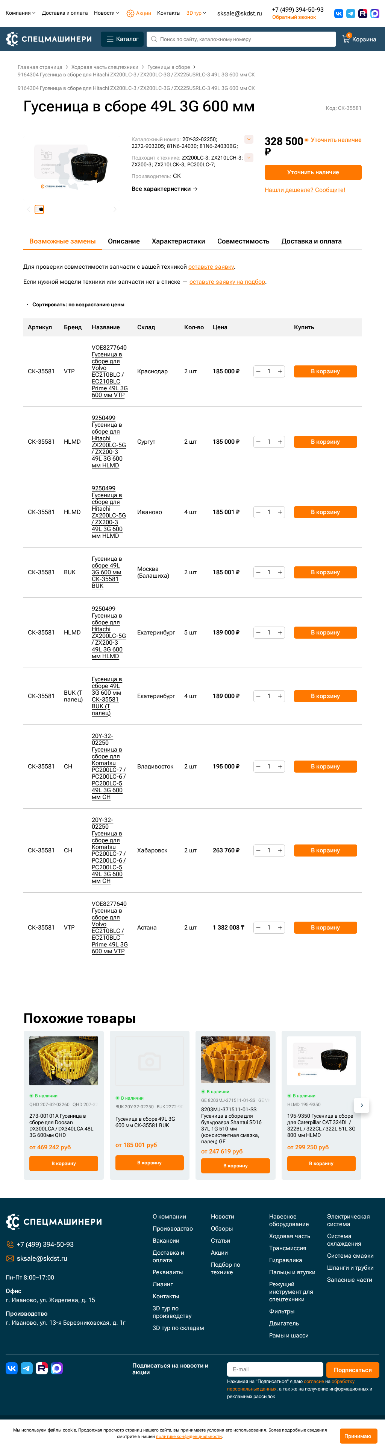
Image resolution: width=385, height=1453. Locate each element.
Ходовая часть (289, 1236)
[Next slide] (114, 209)
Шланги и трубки (350, 1267)
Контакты (166, 1296)
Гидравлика (285, 1260)
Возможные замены (62, 241)
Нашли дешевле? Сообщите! (305, 189)
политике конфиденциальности (189, 1436)
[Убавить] (258, 371)
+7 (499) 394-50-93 (298, 9)
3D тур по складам (178, 1327)
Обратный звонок (294, 17)
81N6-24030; (182, 146)
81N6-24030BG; (219, 146)
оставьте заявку (211, 266)
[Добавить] (280, 371)
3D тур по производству (172, 1312)
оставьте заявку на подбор (227, 281)
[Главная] (52, 39)
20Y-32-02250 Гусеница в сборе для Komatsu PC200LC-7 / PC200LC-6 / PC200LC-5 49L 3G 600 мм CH (109, 766)
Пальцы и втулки (292, 1272)
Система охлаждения (344, 1239)
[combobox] (82, 304)
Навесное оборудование (289, 1220)
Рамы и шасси (289, 1335)
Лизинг (163, 1284)
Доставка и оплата (312, 241)
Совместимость (243, 241)
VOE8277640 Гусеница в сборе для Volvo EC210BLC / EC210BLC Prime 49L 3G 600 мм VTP (110, 371)
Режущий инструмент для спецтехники (291, 1292)
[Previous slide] (29, 209)
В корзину (325, 371)
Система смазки (350, 1255)
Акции (219, 1252)
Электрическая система (348, 1220)
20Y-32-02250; (199, 139)
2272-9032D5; (148, 146)
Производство (173, 1228)
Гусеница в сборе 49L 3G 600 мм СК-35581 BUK (107, 572)
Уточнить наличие (313, 172)
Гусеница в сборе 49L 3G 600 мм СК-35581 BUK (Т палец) (107, 696)
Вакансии (166, 1240)
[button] (39, 209)
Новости (222, 1216)
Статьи (220, 1240)
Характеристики (178, 241)
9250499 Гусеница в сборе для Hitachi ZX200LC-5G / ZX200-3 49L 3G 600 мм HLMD (109, 441)
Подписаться (353, 1370)
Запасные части (349, 1279)
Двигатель (284, 1323)
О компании (169, 1216)
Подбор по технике (225, 1268)
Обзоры (222, 1228)
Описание (124, 241)
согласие (314, 1381)
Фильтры (281, 1311)
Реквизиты (168, 1272)
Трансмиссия (287, 1248)
